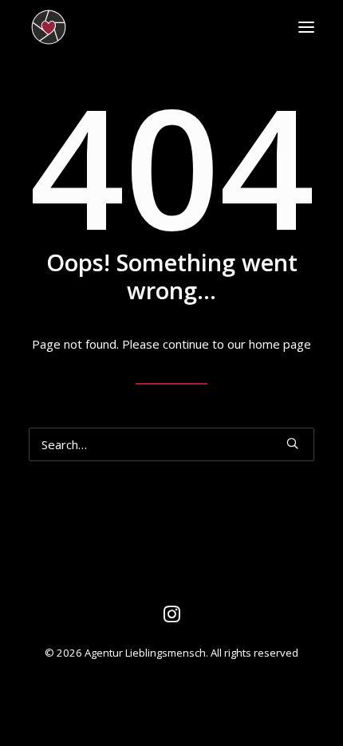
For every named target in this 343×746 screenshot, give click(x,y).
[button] (306, 27)
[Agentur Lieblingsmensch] (120, 27)
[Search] (171, 444)
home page (280, 344)
